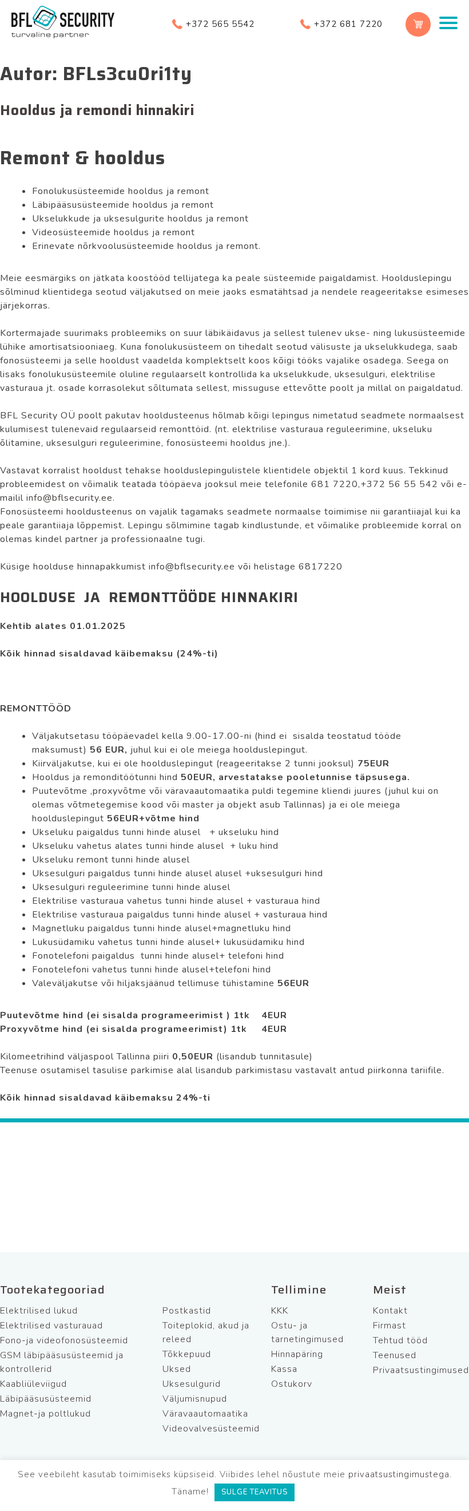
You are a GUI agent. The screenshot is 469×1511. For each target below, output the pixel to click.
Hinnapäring (297, 1354)
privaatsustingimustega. (400, 1474)
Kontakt (390, 1310)
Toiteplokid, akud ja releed (205, 1332)
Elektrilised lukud (39, 1310)
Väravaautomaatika (205, 1413)
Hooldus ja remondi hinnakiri (97, 110)
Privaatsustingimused (421, 1370)
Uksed (176, 1369)
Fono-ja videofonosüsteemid (64, 1340)
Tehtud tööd (400, 1340)
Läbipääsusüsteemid (46, 1399)
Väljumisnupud (194, 1399)
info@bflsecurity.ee (69, 498)
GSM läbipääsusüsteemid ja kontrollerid (62, 1362)
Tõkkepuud (186, 1354)
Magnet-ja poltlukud (45, 1413)
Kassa (284, 1369)
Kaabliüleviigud (33, 1384)
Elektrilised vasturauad (51, 1325)
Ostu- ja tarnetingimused (307, 1332)
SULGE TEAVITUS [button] (254, 1492)
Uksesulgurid (191, 1384)
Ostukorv (291, 1384)
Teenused (394, 1355)
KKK (279, 1310)
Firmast (389, 1325)
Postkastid (186, 1310)
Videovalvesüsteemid (211, 1428)
